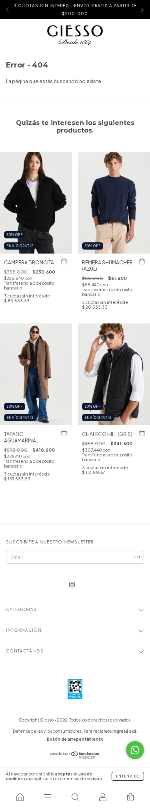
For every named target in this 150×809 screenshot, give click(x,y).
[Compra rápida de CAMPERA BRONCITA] (64, 262)
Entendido (128, 776)
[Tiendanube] (75, 757)
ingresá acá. (125, 731)
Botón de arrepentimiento (75, 739)
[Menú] (47, 797)
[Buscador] (75, 797)
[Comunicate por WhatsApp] (135, 750)
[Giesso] (20, 797)
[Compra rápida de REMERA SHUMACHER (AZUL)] (142, 262)
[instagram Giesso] (72, 584)
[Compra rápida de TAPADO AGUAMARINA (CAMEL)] (64, 433)
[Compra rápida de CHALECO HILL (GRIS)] (142, 433)
